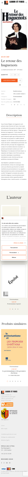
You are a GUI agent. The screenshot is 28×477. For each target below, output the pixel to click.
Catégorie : (4, 96)
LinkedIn (9, 462)
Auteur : (3, 91)
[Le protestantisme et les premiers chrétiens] (14, 347)
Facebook (1, 462)
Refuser (14, 257)
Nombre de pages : (6, 99)
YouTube (7, 462)
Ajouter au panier (9, 80)
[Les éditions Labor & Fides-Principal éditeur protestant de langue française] (14, 2)
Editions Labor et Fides (7, 446)
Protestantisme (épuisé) (14, 304)
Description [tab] (14, 115)
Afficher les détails (18, 243)
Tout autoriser (14, 247)
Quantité (4, 75)
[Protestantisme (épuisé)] (14, 281)
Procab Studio (5, 473)
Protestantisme (17, 96)
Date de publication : (7, 102)
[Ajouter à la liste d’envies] (20, 80)
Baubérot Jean (17, 91)
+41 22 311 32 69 (6, 454)
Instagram (4, 462)
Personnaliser (13, 252)
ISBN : (3, 94)
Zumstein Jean (14, 375)
